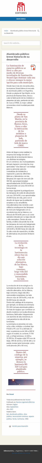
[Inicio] (21, 8)
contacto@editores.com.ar (21, 453)
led (8, 414)
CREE (26, 419)
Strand (11, 394)
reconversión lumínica (20, 416)
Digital (15, 404)
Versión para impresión (20, 426)
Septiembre (14, 407)
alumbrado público (16, 414)
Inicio (6, 31)
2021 (11, 409)
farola (14, 419)
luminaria (20, 419)
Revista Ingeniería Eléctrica (25, 402)
